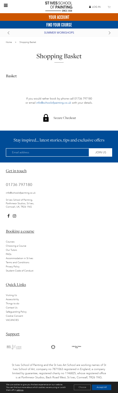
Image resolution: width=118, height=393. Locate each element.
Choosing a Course (16, 245)
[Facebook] (8, 215)
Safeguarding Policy (16, 311)
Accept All (102, 387)
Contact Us (12, 307)
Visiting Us (11, 295)
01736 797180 (19, 184)
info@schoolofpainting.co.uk (53, 102)
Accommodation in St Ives (19, 258)
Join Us (100, 152)
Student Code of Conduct (19, 270)
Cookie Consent (14, 316)
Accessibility (12, 299)
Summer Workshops (59, 32)
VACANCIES (12, 320)
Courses (10, 241)
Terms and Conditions (17, 262)
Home (9, 42)
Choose (82, 387)
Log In (96, 6)
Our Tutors (11, 250)
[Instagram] (14, 215)
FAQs (9, 254)
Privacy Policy (13, 266)
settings (20, 390)
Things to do (12, 303)
